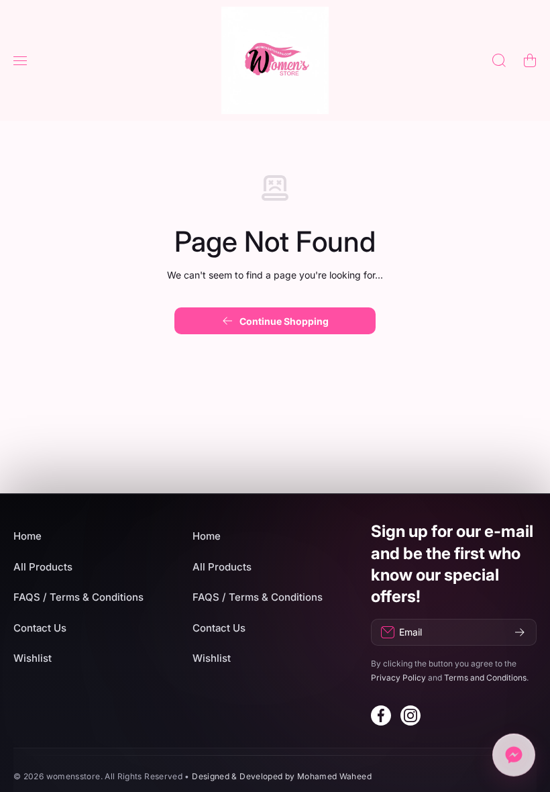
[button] (530, 60)
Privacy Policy (398, 678)
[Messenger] (513, 755)
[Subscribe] (520, 632)
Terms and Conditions (485, 678)
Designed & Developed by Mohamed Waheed (282, 776)
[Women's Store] (275, 60)
